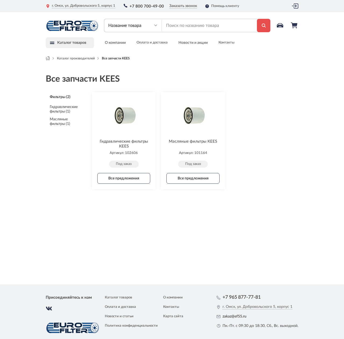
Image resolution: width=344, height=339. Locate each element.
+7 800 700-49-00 (147, 6)
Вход (295, 6)
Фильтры (60, 97)
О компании (115, 43)
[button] (133, 25)
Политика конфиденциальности (131, 325)
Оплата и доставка (152, 42)
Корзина (294, 25)
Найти (263, 25)
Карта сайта (173, 316)
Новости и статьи (119, 316)
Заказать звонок (183, 6)
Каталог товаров (118, 297)
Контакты (226, 42)
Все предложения (123, 178)
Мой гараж (280, 25)
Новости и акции (193, 43)
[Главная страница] (48, 58)
